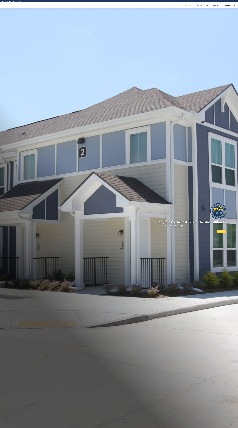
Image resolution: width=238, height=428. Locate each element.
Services (206, 5)
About (190, 5)
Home (186, 5)
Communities (198, 5)
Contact (234, 5)
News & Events (216, 5)
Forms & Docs (226, 5)
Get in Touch (221, 231)
